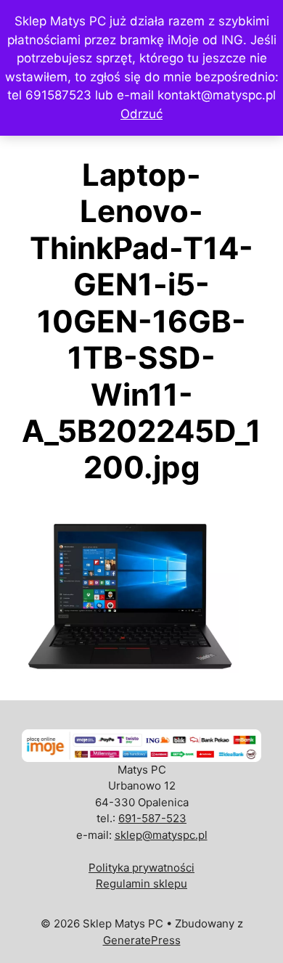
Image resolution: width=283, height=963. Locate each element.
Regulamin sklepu (141, 883)
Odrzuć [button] (141, 114)
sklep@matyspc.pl (161, 835)
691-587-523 (152, 818)
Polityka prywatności (141, 867)
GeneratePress (142, 940)
